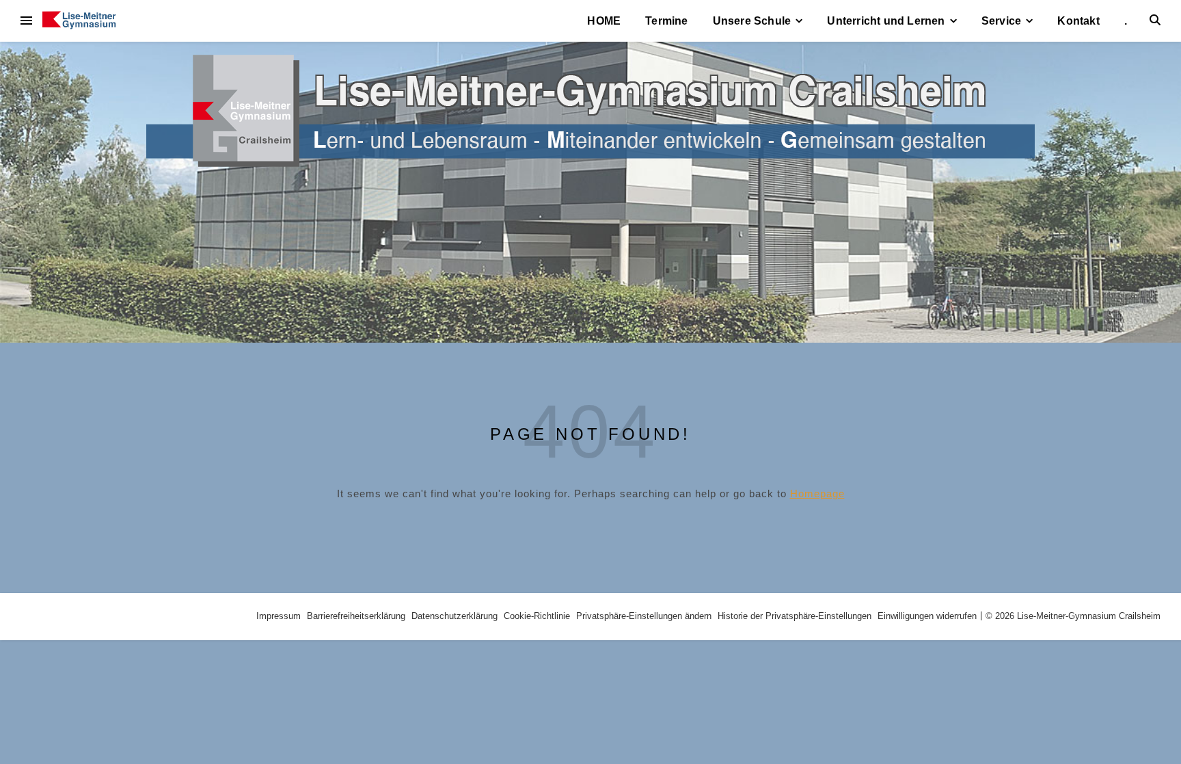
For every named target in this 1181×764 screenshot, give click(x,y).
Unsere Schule (752, 21)
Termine (666, 21)
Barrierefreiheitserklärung (356, 616)
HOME (604, 21)
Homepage (817, 493)
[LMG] (80, 21)
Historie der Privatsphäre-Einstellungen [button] (794, 616)
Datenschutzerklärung (454, 616)
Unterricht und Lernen (886, 21)
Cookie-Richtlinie (537, 616)
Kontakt (1078, 21)
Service (1001, 21)
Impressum (278, 616)
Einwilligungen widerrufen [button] (927, 616)
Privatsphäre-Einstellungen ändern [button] (643, 616)
